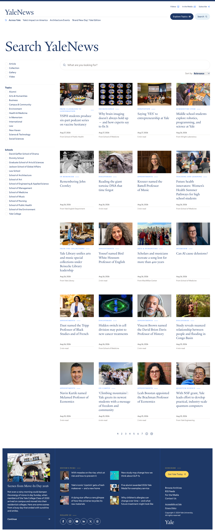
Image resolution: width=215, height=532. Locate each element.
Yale (169, 523)
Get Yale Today (175, 474)
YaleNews (19, 13)
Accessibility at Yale (173, 504)
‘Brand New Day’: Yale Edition (86, 20)
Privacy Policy (170, 508)
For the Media (172, 494)
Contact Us (170, 498)
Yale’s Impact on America (35, 20)
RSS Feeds (170, 491)
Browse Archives (173, 487)
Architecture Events (60, 20)
